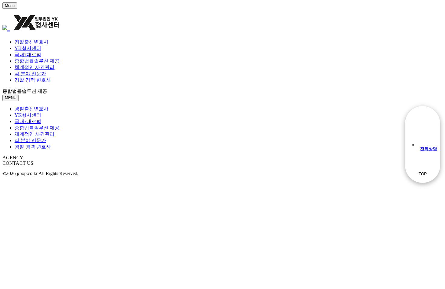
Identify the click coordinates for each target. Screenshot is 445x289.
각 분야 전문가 (30, 73)
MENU (10, 98)
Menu (10, 5)
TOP (423, 174)
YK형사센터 (28, 48)
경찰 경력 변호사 (33, 80)
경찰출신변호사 (31, 41)
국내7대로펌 (28, 54)
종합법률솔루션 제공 (37, 60)
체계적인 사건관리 (34, 67)
